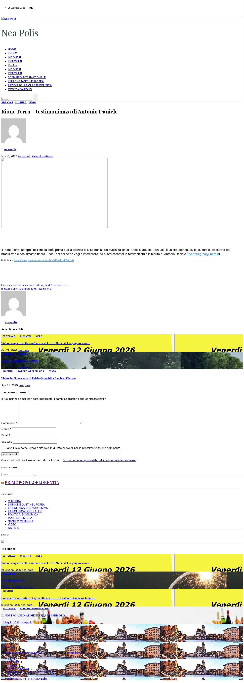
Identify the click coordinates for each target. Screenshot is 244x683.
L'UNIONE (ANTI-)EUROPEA (34, 608)
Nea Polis (20, 32)
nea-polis (10, 149)
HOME (12, 49)
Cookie (12, 65)
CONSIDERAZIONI (13, 580)
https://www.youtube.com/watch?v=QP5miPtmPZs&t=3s (44, 260)
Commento (9, 423)
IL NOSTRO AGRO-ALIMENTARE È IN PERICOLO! (33, 615)
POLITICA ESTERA (20, 517)
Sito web (6, 441)
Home (12, 658)
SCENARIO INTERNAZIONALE (27, 77)
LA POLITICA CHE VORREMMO (28, 507)
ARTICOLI (7, 102)
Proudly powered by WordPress (22, 652)
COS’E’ (12, 53)
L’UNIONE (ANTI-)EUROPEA (26, 504)
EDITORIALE (9, 336)
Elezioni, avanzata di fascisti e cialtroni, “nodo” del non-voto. (34, 285)
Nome (6, 429)
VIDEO (32, 102)
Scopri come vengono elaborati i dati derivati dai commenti (99, 460)
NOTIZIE (13, 527)
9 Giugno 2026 (11, 605)
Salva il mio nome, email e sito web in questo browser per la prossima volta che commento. (63, 448)
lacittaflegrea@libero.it (203, 254)
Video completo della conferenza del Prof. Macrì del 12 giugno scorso (45, 343)
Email (5, 435)
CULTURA (21, 102)
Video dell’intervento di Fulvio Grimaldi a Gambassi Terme (38, 378)
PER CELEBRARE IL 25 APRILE (20, 360)
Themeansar (75, 652)
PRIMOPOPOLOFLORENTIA (32, 482)
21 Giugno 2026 (11, 570)
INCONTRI (14, 57)
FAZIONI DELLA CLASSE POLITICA (30, 85)
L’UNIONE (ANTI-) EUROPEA (26, 81)
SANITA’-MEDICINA (21, 521)
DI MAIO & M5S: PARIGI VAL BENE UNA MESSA (26, 289)
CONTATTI (15, 61)
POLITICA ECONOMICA (23, 514)
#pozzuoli (24, 156)
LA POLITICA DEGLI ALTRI (31, 371)
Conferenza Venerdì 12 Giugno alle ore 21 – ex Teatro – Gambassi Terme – (48, 598)
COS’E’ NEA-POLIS (20, 89)
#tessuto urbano (42, 156)
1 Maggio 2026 (10, 622)
